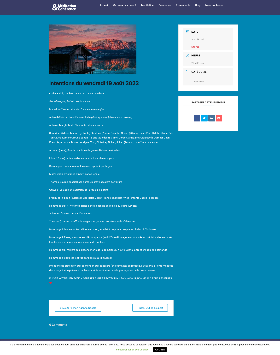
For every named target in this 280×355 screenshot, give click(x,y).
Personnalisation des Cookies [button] (132, 349)
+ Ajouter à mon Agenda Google (78, 307)
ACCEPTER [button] (160, 350)
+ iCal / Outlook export (150, 307)
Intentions (199, 81)
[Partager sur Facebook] (197, 118)
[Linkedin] (211, 118)
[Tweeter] (204, 118)
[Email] (219, 118)
